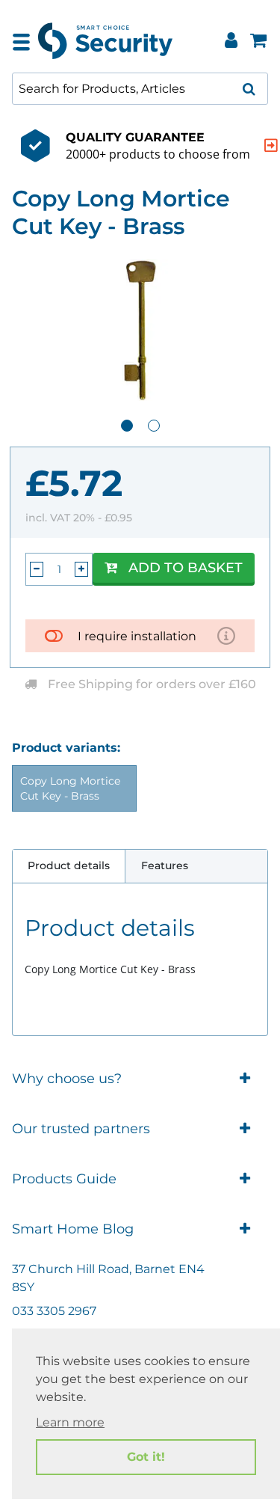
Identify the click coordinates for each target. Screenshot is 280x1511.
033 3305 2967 (54, 1311)
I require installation (137, 636)
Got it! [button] (146, 1457)
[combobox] (140, 89)
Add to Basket (185, 568)
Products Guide (64, 1179)
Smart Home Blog (73, 1229)
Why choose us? (67, 1078)
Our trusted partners (81, 1129)
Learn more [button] (70, 1422)
